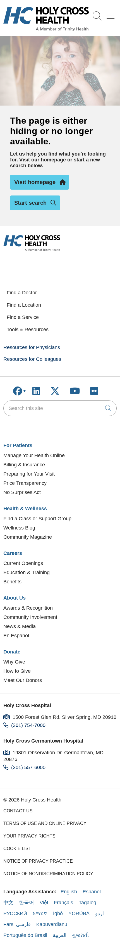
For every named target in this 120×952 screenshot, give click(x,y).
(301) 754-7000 (28, 725)
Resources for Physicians (31, 347)
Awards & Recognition (28, 608)
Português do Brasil (25, 935)
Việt (44, 902)
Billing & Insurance (24, 464)
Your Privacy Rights (29, 836)
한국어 (26, 902)
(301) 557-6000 (28, 767)
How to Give (17, 671)
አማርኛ (40, 913)
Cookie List (17, 848)
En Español (16, 635)
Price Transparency (25, 483)
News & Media (19, 626)
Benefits (12, 581)
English (69, 891)
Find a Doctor (22, 292)
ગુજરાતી (80, 935)
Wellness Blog (19, 528)
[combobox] (60, 408)
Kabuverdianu (51, 924)
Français (63, 902)
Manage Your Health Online (34, 455)
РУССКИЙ (15, 913)
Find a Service (23, 317)
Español (92, 891)
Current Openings (23, 563)
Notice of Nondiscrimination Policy (48, 873)
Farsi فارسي (17, 924)
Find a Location (24, 305)
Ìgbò (58, 913)
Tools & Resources (28, 329)
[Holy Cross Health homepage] (46, 29)
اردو (99, 913)
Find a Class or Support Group (37, 518)
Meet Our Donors (22, 680)
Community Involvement (30, 617)
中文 (8, 902)
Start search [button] (30, 203)
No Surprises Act (22, 492)
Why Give (14, 662)
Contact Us (18, 810)
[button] (112, 13)
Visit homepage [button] (35, 182)
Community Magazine (27, 537)
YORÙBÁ (79, 913)
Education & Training (26, 572)
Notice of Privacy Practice (38, 861)
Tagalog (87, 902)
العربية (59, 935)
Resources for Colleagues (32, 359)
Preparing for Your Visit (29, 474)
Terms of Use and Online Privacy (45, 823)
